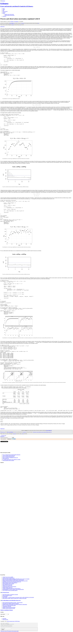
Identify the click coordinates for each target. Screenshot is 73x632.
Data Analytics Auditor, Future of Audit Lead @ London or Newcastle (14, 598)
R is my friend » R (11, 23)
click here (12, 24)
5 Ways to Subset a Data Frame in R (9, 455)
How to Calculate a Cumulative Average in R (10, 457)
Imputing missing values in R (7, 587)
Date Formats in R (6, 458)
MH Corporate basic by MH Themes (13, 621)
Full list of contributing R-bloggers (6, 610)
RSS (3, 10)
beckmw (12, 21)
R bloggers (16, 21)
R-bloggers (22, 23)
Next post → (2, 436)
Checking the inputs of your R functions (9, 586)
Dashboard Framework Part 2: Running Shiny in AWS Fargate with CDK (15, 580)
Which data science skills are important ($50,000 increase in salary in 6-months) (16, 578)
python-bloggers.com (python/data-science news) (12, 600)
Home (4, 8)
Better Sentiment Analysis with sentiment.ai (10, 582)
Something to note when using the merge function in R (12, 581)
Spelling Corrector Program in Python (9, 607)
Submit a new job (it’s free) (9, 14)
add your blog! (5, 11)
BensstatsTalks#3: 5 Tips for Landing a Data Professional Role (13, 589)
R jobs (4, 13)
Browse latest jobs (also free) (9, 15)
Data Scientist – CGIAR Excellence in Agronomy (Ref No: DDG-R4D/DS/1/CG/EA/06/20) (18, 597)
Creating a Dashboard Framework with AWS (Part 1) (12, 588)
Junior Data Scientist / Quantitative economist (10, 594)
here (38, 23)
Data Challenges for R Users (7, 584)
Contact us (4, 16)
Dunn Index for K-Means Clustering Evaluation (11, 603)
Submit (3, 629)
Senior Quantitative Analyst (7, 595)
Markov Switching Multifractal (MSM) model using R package (13, 579)
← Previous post (3, 435)
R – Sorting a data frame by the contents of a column (11, 459)
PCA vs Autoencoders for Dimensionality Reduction (11, 454)
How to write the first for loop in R (8, 456)
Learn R (4, 12)
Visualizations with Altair (7, 606)
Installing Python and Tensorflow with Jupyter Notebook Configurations (15, 604)
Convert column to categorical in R (8, 577)
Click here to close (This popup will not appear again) (9, 631)
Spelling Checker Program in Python (9, 608)
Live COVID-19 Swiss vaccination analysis (10, 590)
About (4, 9)
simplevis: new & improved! (7, 585)
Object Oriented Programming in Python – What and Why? (13, 602)
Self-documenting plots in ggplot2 (8, 460)
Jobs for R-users (6, 592)
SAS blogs (4, 618)
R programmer (5, 596)
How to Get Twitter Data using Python (9, 605)
